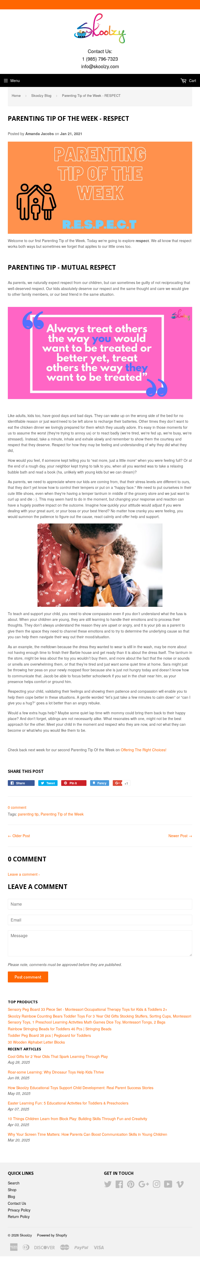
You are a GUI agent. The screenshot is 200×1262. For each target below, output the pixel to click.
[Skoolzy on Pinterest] (131, 1185)
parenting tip (28, 814)
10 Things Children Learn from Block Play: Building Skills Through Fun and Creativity (77, 1118)
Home (16, 95)
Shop (12, 1189)
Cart (192, 80)
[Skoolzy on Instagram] (156, 1185)
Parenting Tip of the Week (62, 814)
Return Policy (19, 1216)
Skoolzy (26, 1235)
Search (14, 1182)
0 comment (17, 807)
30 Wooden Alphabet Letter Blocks (36, 1042)
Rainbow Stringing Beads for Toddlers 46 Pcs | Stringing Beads (59, 1028)
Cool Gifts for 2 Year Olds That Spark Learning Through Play (58, 1056)
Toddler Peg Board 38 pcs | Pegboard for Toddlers (49, 1035)
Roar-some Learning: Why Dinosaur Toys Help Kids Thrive (56, 1072)
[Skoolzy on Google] (143, 1185)
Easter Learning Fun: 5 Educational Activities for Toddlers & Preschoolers (68, 1103)
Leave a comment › (24, 874)
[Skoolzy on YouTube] (168, 1185)
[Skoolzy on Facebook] (119, 1185)
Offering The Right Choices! (143, 749)
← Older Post (19, 835)
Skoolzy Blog (41, 95)
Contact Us (17, 1203)
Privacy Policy (19, 1210)
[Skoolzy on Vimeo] (180, 1185)
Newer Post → (180, 835)
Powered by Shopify (52, 1235)
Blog (11, 1196)
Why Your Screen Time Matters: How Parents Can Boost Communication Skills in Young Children (87, 1134)
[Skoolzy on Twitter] (108, 1185)
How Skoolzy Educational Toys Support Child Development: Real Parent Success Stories (80, 1087)
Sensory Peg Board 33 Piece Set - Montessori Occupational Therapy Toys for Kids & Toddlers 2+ (87, 1009)
